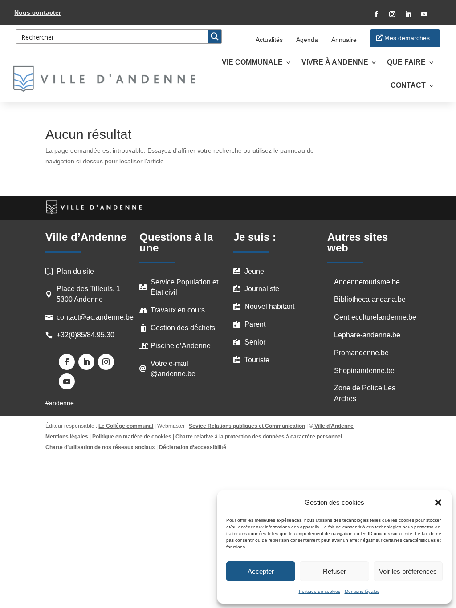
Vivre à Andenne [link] (334, 62)
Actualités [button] (269, 39)
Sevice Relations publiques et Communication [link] (247, 426)
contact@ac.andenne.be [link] (95, 317)
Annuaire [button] (344, 39)
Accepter (261, 571)
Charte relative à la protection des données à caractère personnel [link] (259, 437)
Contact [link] (408, 85)
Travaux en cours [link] (178, 310)
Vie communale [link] (252, 62)
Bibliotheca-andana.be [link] (370, 299)
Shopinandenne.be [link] (364, 370)
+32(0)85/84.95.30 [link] (85, 335)
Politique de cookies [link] (319, 591)
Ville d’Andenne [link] (334, 426)
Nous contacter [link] (37, 12)
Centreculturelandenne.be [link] (375, 317)
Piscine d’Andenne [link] (181, 345)
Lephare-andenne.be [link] (367, 335)
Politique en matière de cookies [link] (131, 437)
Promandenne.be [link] (361, 353)
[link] (109, 78)
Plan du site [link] (75, 271)
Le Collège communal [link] (125, 426)
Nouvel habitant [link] (269, 306)
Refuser (334, 571)
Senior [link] (254, 342)
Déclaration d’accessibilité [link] (192, 447)
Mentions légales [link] (362, 591)
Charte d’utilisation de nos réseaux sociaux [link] (100, 447)
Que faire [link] (406, 62)
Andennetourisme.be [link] (367, 282)
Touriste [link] (256, 360)
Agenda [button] (307, 39)
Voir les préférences (408, 571)
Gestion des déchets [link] (183, 328)
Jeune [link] (254, 271)
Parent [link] (254, 324)
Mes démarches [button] (407, 37)
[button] (438, 502)
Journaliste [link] (261, 288)
